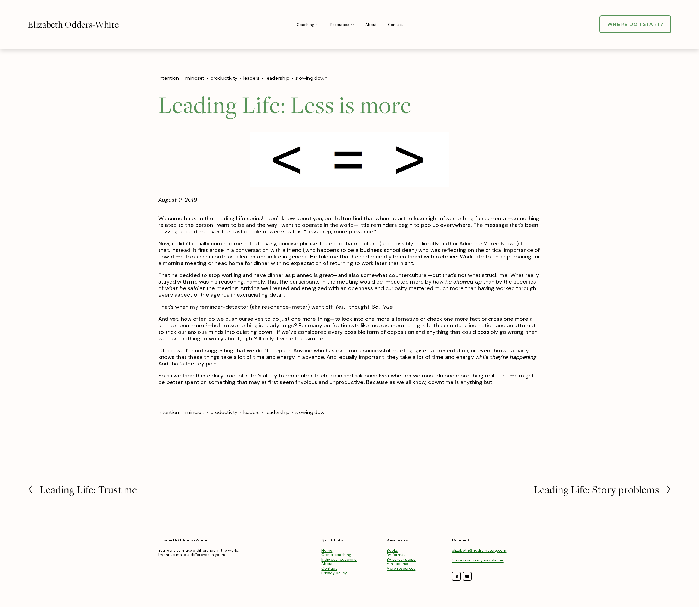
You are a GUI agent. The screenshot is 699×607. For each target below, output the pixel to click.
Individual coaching (339, 559)
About (371, 24)
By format (396, 554)
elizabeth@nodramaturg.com (479, 550)
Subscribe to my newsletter (477, 560)
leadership (277, 78)
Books (392, 550)
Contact (395, 24)
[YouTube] (467, 576)
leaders (251, 78)
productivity (223, 78)
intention (168, 78)
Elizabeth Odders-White (73, 24)
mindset (195, 78)
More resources (401, 568)
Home (326, 550)
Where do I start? (635, 24)
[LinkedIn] (456, 576)
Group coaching (336, 554)
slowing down (311, 78)
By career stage (401, 559)
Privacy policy (334, 573)
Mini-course (397, 563)
